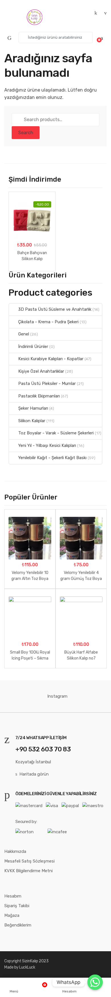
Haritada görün (34, 774)
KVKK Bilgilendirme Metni (28, 870)
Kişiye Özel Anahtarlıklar (41, 371)
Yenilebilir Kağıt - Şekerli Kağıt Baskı (52, 457)
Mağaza (11, 915)
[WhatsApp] (95, 982)
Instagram (57, 696)
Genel (23, 334)
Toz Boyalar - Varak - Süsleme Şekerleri (56, 433)
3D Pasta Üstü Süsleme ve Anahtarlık (54, 309)
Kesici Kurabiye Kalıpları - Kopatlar (50, 358)
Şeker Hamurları (33, 408)
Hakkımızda (15, 851)
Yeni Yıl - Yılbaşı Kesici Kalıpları (47, 445)
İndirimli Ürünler (33, 346)
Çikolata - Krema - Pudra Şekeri (48, 321)
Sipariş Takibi (16, 905)
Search (25, 132)
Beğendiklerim (17, 925)
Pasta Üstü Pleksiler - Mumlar (47, 383)
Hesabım (12, 896)
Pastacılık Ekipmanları (39, 396)
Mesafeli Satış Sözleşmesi (29, 861)
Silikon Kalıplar (31, 420)
